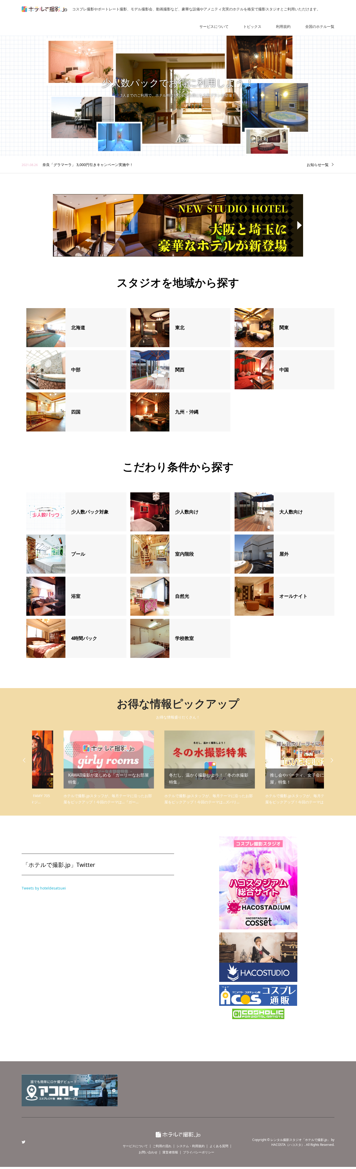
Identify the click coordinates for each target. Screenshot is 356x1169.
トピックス (252, 26)
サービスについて (214, 26)
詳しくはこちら (178, 109)
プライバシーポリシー (198, 1152)
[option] (178, 96)
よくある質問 (219, 1146)
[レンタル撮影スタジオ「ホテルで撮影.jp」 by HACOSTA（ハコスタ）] (178, 1134)
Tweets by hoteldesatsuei (44, 888)
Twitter (23, 1142)
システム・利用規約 (190, 1146)
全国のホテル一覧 (319, 26)
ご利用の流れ (162, 1146)
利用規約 (283, 26)
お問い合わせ (148, 1152)
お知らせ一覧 (318, 164)
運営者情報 (170, 1152)
